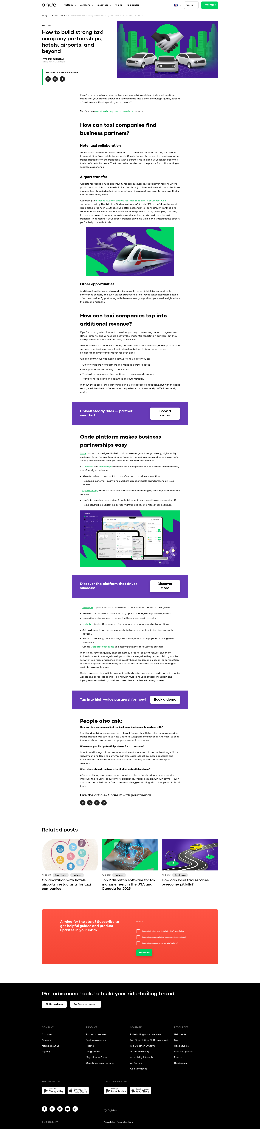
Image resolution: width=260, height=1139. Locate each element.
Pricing (118, 5)
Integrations (93, 1052)
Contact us (180, 1063)
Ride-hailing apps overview (145, 1035)
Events (178, 1057)
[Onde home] (49, 5)
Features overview (96, 1040)
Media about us (50, 1046)
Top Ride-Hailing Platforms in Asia (149, 1040)
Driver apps (105, 467)
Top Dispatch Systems (142, 1046)
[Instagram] (60, 1109)
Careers (46, 1040)
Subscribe (144, 953)
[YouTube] (67, 1109)
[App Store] (79, 1090)
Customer (87, 467)
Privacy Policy (178, 931)
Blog (44, 16)
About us (47, 1035)
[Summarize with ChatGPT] (55, 81)
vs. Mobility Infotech (141, 1057)
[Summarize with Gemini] (62, 81)
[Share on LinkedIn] (104, 805)
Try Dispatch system (85, 1004)
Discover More (165, 586)
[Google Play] (53, 1090)
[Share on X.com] (90, 805)
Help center (132, 5)
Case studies (181, 1046)
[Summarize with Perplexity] (48, 81)
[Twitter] (52, 1109)
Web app (87, 608)
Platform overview (96, 1035)
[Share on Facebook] (97, 805)
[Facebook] (44, 1109)
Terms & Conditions (125, 1122)
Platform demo (54, 1004)
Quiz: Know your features (100, 1063)
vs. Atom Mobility (139, 1052)
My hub (87, 624)
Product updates (183, 1052)
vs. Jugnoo (136, 1063)
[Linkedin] (75, 1109)
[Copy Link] (82, 803)
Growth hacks (59, 16)
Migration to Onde (96, 1057)
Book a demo (165, 413)
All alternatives (138, 1069)
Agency (46, 1052)
